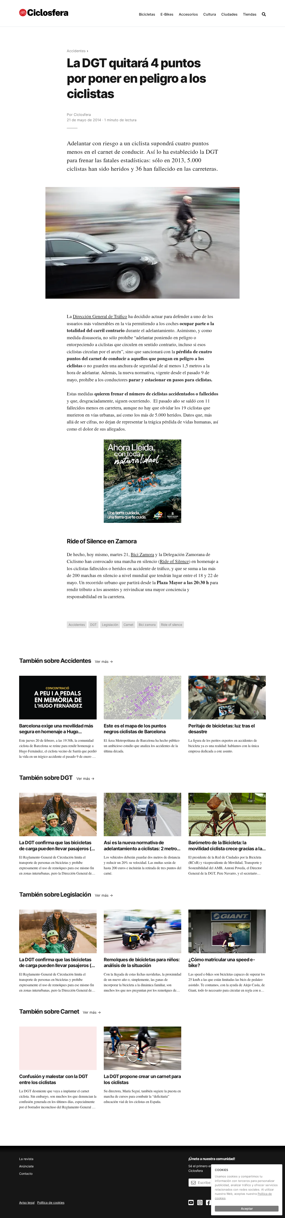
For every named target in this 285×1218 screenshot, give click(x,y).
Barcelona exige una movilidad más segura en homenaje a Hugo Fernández (56, 731)
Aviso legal (27, 1202)
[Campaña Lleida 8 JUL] (142, 481)
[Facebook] (208, 1202)
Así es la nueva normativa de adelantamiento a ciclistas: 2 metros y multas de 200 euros (141, 848)
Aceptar (247, 1208)
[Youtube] (191, 1202)
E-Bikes (167, 14)
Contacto (26, 1173)
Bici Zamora (142, 554)
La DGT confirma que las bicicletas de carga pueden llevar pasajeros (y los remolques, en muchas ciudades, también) (57, 851)
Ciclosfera (82, 114)
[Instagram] (200, 1202)
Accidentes (76, 51)
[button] (147, 13)
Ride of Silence (174, 561)
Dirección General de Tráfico (100, 316)
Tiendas (249, 14)
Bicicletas (147, 14)
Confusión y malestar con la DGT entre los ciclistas (53, 1079)
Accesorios (188, 14)
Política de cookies (50, 1202)
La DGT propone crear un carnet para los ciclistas (142, 1079)
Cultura (209, 14)
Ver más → (104, 661)
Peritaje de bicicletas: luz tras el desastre (221, 728)
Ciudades (229, 14)
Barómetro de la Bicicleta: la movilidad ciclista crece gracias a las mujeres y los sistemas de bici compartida (226, 851)
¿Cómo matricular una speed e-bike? (221, 962)
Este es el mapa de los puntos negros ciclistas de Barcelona (135, 728)
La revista (26, 1159)
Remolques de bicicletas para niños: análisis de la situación (141, 962)
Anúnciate (26, 1166)
